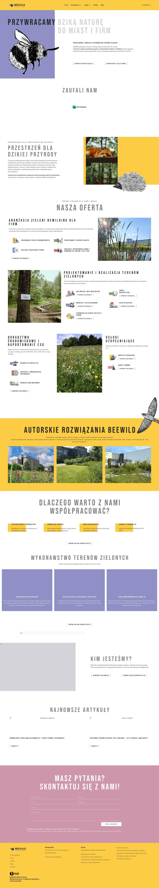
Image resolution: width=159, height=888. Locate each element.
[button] (2, 106)
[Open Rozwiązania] (80, 5)
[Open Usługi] (89, 5)
